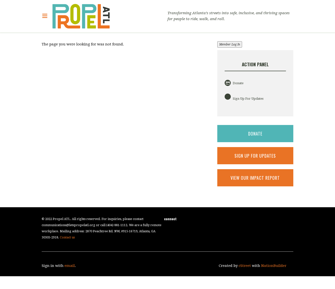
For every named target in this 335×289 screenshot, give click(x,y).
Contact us (67, 237)
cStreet (245, 265)
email (69, 265)
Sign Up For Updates (247, 98)
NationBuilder (273, 265)
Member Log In (229, 44)
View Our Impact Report (255, 178)
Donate (238, 83)
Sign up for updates (255, 155)
